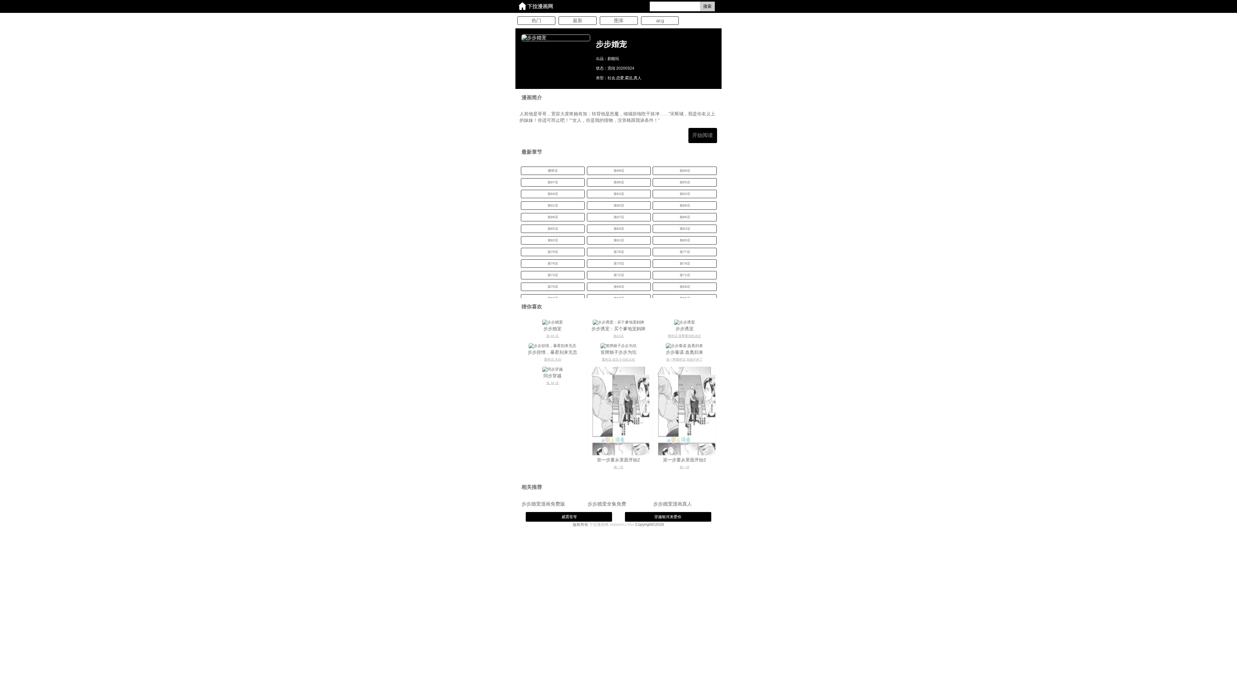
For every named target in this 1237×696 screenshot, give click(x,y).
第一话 (618, 467)
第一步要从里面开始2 (618, 459)
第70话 (553, 286)
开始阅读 (702, 135)
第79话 (553, 252)
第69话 (619, 286)
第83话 (685, 228)
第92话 (685, 194)
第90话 (619, 205)
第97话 (553, 182)
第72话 (619, 275)
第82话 (553, 240)
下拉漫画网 (540, 6)
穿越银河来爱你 (667, 517)
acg (660, 20)
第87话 (619, 217)
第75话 (619, 263)
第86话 (685, 217)
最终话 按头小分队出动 (618, 359)
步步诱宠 (685, 328)
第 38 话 (552, 383)
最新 (577, 20)
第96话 (619, 182)
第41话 (618, 336)
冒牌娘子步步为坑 (618, 352)
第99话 (619, 170)
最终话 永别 (552, 359)
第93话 (619, 194)
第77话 (685, 252)
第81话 (619, 240)
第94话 (553, 194)
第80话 (685, 240)
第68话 (685, 286)
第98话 (685, 170)
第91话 (553, 205)
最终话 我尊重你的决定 (684, 336)
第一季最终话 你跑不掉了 (684, 359)
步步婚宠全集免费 (607, 504)
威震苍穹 (569, 517)
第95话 (685, 182)
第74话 (685, 263)
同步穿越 (552, 375)
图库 (619, 20)
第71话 (685, 275)
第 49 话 (552, 336)
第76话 (553, 263)
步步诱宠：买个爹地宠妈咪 (618, 328)
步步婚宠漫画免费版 (543, 504)
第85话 (553, 228)
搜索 (707, 6)
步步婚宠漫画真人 (672, 504)
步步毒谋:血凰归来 (684, 352)
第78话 (619, 252)
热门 (536, 20)
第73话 (553, 275)
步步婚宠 (552, 328)
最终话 (553, 170)
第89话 (685, 205)
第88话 (553, 217)
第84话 (619, 228)
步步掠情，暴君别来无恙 (552, 352)
